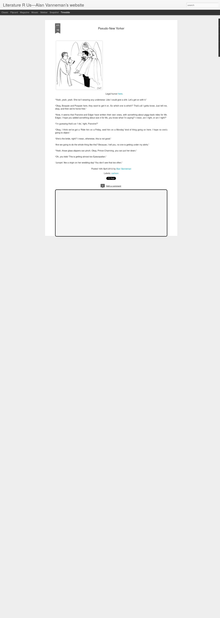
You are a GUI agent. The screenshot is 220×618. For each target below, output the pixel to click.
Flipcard (14, 12)
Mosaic (34, 12)
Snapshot (54, 12)
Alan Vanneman (123, 168)
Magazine (24, 12)
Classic (4, 12)
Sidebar (44, 12)
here (120, 93)
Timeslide (65, 12)
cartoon (115, 173)
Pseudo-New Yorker (111, 28)
